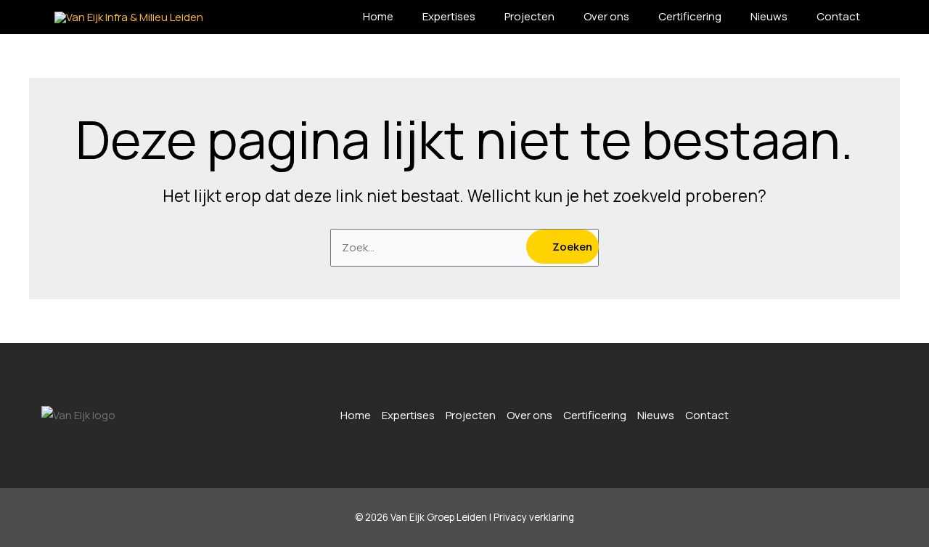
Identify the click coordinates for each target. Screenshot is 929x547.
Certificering (689, 16)
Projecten (529, 16)
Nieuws (768, 16)
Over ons (606, 16)
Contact (838, 16)
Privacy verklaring (534, 517)
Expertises (448, 16)
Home (378, 16)
